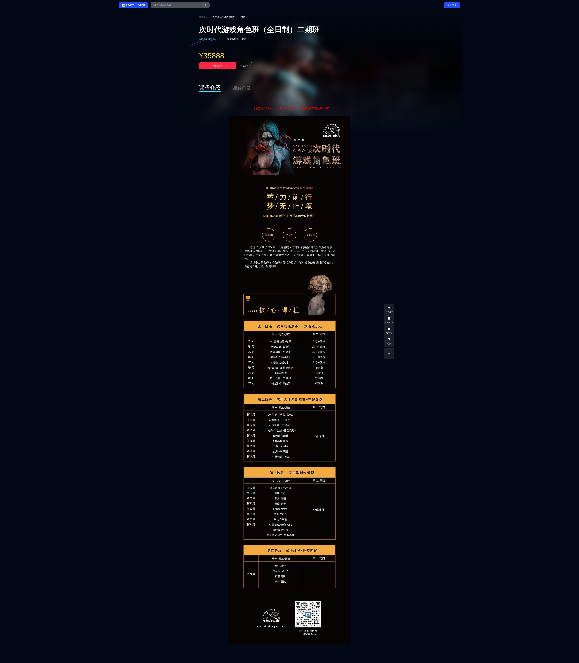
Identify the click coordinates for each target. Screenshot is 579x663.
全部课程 (203, 16)
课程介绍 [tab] (210, 87)
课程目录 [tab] (242, 88)
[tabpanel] (289, 374)
